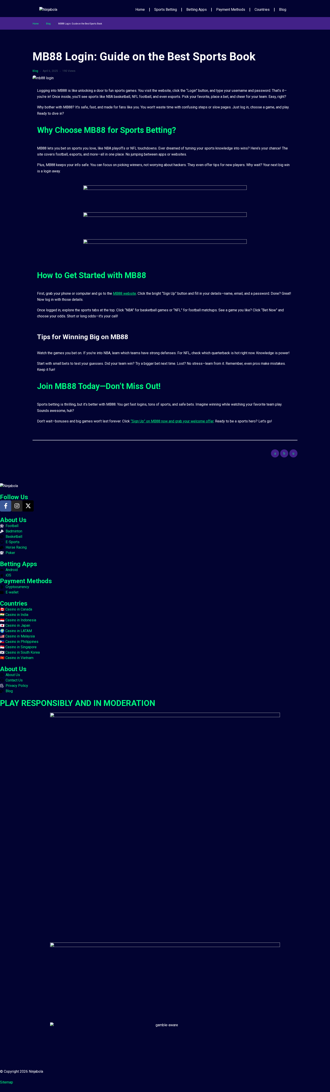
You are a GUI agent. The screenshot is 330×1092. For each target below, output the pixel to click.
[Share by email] (293, 453)
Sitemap (6, 1082)
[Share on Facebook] (275, 453)
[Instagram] (16, 506)
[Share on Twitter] (284, 453)
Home (140, 9)
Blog (282, 9)
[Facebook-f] (5, 506)
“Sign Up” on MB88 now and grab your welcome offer (172, 421)
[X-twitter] (28, 506)
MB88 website (124, 293)
